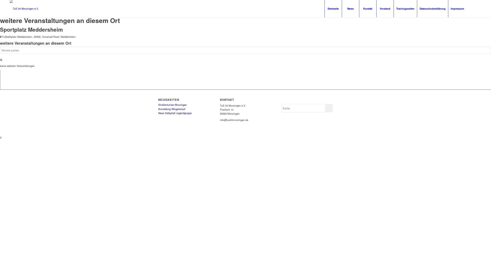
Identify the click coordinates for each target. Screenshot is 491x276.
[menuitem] (333, 8)
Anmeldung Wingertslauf (171, 109)
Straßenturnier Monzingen (172, 105)
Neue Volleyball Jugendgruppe (175, 113)
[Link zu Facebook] (472, 8)
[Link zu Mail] (478, 8)
